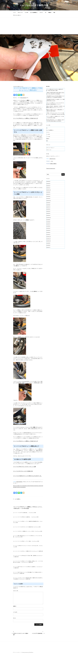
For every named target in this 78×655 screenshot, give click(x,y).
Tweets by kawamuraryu (50, 168)
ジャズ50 (26, 12)
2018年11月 (48, 238)
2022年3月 (48, 198)
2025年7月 (48, 194)
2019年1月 (48, 234)
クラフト (41, 12)
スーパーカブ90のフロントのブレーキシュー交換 (24, 466)
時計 (54, 12)
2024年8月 (48, 196)
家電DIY (49, 12)
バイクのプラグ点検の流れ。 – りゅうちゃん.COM (27, 512)
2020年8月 (48, 204)
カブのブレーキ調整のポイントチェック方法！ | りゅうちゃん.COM (30, 531)
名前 (14, 606)
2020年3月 (48, 215)
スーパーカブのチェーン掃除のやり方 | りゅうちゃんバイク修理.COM (30, 551)
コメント (15, 590)
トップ (14, 12)
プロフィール (20, 12)
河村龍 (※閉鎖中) (53, 163)
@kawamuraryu (23, 97)
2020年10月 (48, 200)
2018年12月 (48, 236)
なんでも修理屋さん (33, 12)
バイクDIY (48, 136)
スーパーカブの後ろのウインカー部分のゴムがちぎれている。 (27, 475)
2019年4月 (48, 228)
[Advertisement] (39, 26)
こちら (52, 161)
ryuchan (21, 86)
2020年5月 (48, 211)
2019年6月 (48, 226)
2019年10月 (48, 217)
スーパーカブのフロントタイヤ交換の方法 (23, 471)
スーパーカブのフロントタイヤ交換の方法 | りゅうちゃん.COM (29, 526)
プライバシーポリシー (17, 15)
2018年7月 (48, 247)
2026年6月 (48, 181)
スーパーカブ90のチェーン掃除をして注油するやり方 (25, 118)
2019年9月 (48, 219)
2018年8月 (48, 245)
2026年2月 (48, 185)
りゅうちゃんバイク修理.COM (34, 5)
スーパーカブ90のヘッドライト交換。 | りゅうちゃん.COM (28, 541)
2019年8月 (48, 221)
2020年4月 (48, 213)
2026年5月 (48, 183)
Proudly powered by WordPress (27, 652)
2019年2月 (48, 232)
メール (15, 612)
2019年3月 (48, 230)
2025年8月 (48, 192)
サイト (14, 618)
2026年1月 (48, 187)
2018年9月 (48, 243)
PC (45, 12)
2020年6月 (48, 209)
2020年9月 (48, 202)
